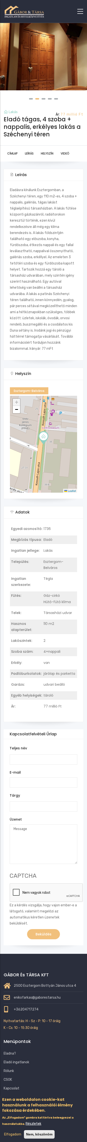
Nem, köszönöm (39, 1134)
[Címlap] (24, 10)
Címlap (12, 153)
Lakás (13, 112)
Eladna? (10, 1053)
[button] (31, 99)
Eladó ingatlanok (16, 1062)
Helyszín (47, 153)
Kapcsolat (11, 1088)
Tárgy (15, 795)
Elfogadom (12, 1134)
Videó (65, 153)
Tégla (48, 578)
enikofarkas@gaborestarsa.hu (37, 997)
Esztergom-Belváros (29, 391)
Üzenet (16, 819)
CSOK (8, 1080)
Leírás (29, 153)
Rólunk (9, 1071)
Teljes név (18, 748)
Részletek (33, 1124)
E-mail (15, 772)
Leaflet (71, 491)
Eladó (48, 539)
